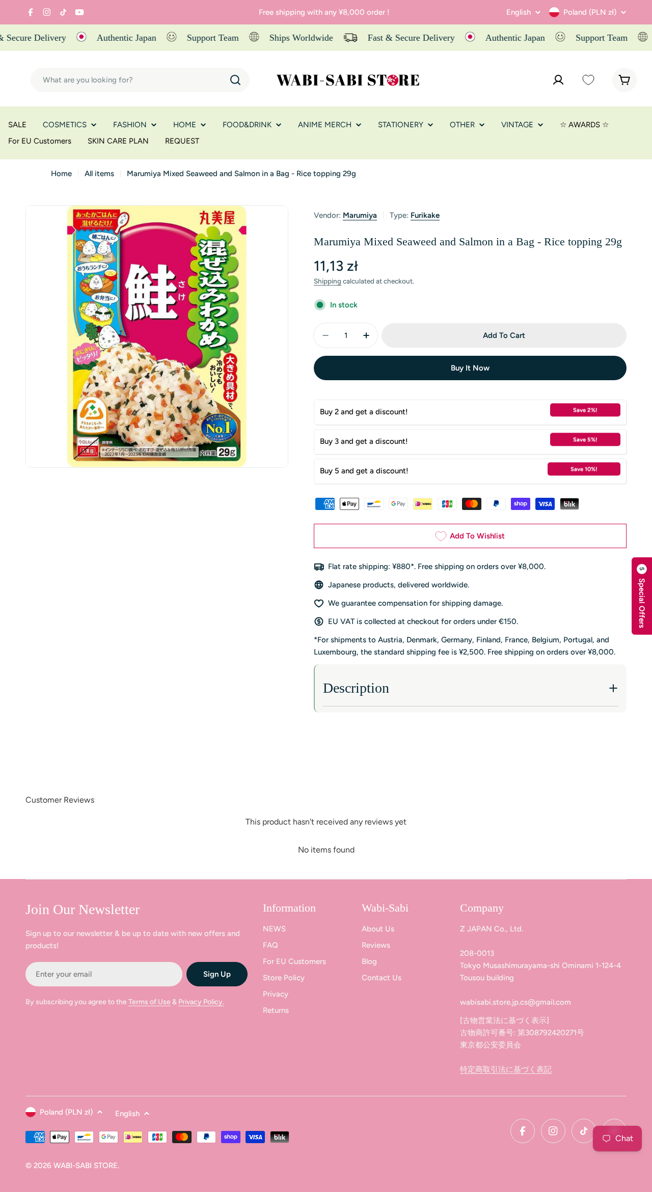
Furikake (425, 215)
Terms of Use (149, 1002)
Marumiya (360, 215)
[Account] (558, 80)
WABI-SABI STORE (85, 1165)
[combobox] (140, 80)
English (518, 12)
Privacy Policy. (201, 1002)
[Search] (235, 80)
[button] (642, 596)
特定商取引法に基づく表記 (506, 1069)
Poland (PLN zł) (589, 12)
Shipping (327, 281)
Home (61, 173)
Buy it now (470, 368)
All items (99, 173)
